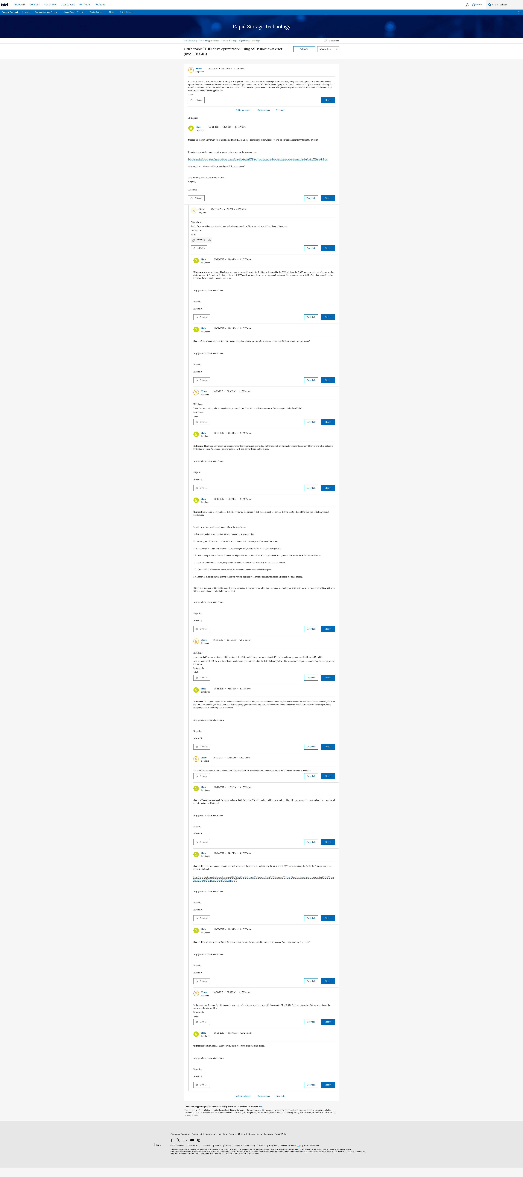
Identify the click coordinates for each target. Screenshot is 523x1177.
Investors (222, 1143)
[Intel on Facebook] (171, 1149)
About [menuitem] (28, 12)
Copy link (311, 201)
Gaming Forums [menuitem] (101, 12)
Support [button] (34, 4)
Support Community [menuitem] (11, 12)
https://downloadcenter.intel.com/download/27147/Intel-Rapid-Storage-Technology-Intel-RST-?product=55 (246, 886)
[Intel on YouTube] (192, 1149)
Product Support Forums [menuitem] (76, 12)
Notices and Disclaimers (219, 1160)
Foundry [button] (97, 4)
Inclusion (269, 1143)
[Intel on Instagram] (198, 1149)
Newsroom (211, 1143)
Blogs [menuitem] (116, 12)
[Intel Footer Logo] (157, 1153)
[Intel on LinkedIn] (185, 1149)
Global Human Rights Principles (338, 1160)
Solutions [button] (49, 4)
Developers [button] (66, 4)
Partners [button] (82, 4)
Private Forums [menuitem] (132, 12)
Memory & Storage (233, 40)
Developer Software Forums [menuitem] (48, 12)
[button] (333, 69)
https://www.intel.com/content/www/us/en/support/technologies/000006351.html (228, 159)
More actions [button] (326, 49)
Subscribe (304, 49)
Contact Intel (198, 1143)
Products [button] (19, 4)
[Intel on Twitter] (178, 1149)
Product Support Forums (211, 40)
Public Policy (281, 1143)
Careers (233, 1143)
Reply (328, 100)
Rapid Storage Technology (255, 40)
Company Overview (180, 1143)
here (263, 1115)
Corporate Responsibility (251, 1143)
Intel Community (191, 40)
